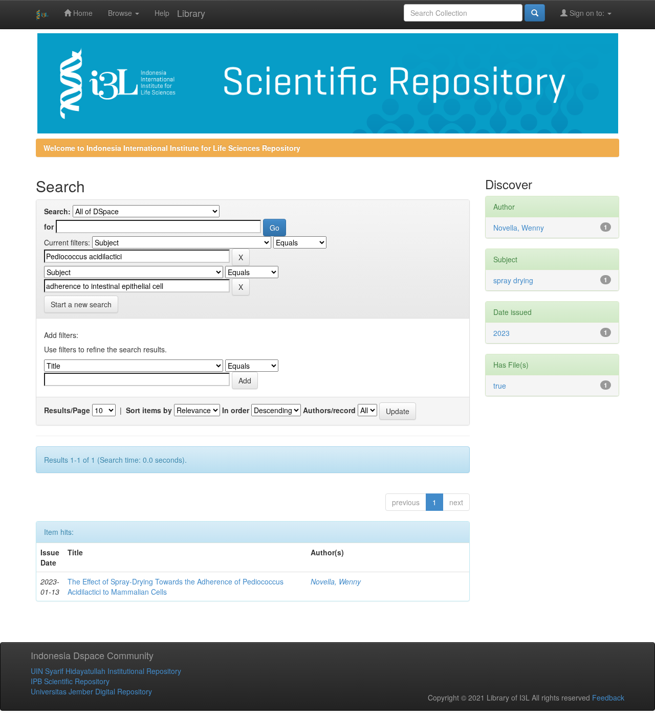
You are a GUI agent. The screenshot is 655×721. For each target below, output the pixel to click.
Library (191, 12)
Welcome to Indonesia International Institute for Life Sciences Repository (171, 148)
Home (82, 13)
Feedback (608, 697)
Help (162, 13)
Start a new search (81, 304)
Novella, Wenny (336, 581)
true (499, 385)
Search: (57, 211)
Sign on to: (586, 13)
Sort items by (149, 410)
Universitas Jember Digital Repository (91, 691)
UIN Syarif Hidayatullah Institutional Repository (106, 671)
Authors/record (329, 410)
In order (235, 410)
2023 (501, 333)
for (49, 226)
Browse (121, 13)
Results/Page (67, 410)
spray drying (513, 280)
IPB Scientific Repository (70, 681)
